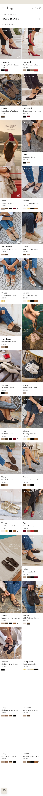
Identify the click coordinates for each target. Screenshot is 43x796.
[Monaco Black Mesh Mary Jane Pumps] (11, 643)
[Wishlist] (37, 8)
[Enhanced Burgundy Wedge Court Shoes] (11, 43)
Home (4, 14)
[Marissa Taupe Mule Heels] (11, 366)
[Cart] (40, 8)
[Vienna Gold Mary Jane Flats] (11, 504)
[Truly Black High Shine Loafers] (11, 689)
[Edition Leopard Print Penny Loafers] (11, 597)
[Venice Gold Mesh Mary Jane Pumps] (11, 274)
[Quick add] (19, 57)
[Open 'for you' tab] (4, 791)
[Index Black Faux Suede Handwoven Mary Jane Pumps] (11, 412)
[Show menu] (3, 8)
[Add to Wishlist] (19, 30)
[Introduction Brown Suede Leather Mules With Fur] (11, 320)
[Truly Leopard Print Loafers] (11, 735)
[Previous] (3, 2)
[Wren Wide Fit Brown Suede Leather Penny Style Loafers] (11, 458)
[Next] (40, 2)
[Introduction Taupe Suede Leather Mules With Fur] (11, 228)
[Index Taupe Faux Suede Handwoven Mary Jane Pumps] (11, 182)
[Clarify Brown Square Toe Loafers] (11, 90)
